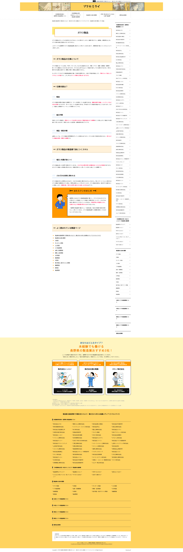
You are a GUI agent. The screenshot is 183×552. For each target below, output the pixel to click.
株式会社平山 (119, 50)
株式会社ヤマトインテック (121, 118)
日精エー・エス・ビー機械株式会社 (122, 199)
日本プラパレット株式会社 (121, 78)
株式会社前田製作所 (120, 210)
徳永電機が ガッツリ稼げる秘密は (91, 390)
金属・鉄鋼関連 (59, 250)
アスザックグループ (120, 162)
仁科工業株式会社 (119, 177)
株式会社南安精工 (119, 155)
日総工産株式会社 (119, 53)
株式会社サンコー (119, 180)
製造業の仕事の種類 (60, 238)
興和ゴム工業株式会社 (120, 33)
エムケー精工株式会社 (120, 213)
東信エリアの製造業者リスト (122, 317)
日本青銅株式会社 (119, 97)
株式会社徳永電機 (119, 84)
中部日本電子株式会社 (120, 69)
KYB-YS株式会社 (119, 87)
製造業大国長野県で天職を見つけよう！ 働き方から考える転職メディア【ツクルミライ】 (113, 1)
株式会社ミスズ (119, 165)
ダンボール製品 (59, 243)
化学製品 (57, 255)
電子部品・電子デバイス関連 (62, 263)
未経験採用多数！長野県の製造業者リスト (122, 25)
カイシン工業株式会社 (120, 137)
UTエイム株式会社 (120, 103)
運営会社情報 (119, 333)
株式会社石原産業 (119, 174)
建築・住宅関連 (59, 253)
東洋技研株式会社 (119, 171)
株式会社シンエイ (119, 81)
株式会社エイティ (119, 66)
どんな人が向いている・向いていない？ (122, 237)
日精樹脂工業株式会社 (120, 207)
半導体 (56, 260)
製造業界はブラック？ (120, 224)
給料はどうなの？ (119, 233)
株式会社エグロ (119, 30)
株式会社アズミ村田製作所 (121, 115)
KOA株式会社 (119, 193)
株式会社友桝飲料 (119, 90)
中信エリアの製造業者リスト (122, 309)
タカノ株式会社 (119, 168)
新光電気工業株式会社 (120, 189)
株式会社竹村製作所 (120, 39)
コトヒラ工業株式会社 (120, 143)
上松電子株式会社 (119, 131)
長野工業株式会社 (119, 149)
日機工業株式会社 (119, 134)
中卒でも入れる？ (120, 230)
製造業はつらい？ (119, 227)
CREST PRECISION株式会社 (121, 109)
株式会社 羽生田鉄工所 (120, 56)
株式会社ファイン (119, 112)
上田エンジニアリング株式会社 (122, 128)
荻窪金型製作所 (119, 72)
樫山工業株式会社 (119, 63)
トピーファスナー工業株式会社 (122, 124)
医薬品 (56, 268)
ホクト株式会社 (119, 203)
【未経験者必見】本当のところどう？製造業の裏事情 (122, 220)
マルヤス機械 (119, 75)
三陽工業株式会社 (119, 121)
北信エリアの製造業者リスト (122, 301)
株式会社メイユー (119, 183)
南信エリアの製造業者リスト (122, 326)
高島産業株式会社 (119, 146)
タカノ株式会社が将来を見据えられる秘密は (118, 390)
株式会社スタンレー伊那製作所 (122, 159)
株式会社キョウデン (120, 100)
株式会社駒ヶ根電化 (120, 36)
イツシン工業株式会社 (120, 93)
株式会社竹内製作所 (120, 196)
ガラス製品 (118, 254)
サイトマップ (128, 550)
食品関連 (57, 270)
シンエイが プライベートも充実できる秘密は (65, 390)
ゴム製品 (57, 245)
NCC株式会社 (118, 59)
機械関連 (57, 258)
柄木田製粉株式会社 (120, 42)
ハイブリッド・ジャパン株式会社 (122, 46)
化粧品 (56, 240)
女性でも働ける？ (119, 244)
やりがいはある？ (119, 241)
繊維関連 (57, 265)
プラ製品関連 (58, 248)
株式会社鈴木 (119, 140)
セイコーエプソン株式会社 (121, 186)
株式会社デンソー (119, 106)
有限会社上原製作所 (120, 152)
